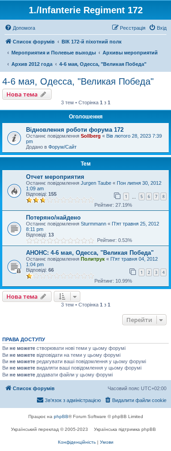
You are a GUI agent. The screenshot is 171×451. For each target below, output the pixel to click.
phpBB (61, 416)
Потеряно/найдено (53, 217)
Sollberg (91, 136)
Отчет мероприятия (55, 176)
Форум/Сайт (62, 147)
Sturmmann (93, 223)
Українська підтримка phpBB (125, 429)
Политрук (93, 259)
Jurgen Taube (96, 183)
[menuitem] (20, 27)
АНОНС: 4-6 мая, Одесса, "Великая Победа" (90, 252)
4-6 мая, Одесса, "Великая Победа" (78, 81)
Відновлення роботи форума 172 (75, 129)
